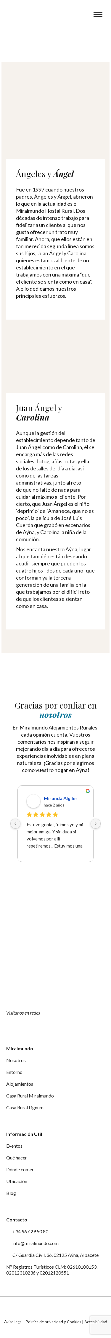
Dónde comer (20, 1169)
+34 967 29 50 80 (30, 1231)
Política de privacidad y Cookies (53, 1321)
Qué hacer (16, 1157)
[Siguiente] (96, 824)
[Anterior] (15, 824)
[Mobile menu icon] (98, 15)
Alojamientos (19, 1084)
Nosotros (16, 1060)
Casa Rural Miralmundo (30, 1095)
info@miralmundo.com (35, 1243)
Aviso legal (13, 1321)
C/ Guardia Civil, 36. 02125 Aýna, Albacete (55, 1255)
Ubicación (16, 1181)
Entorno (14, 1072)
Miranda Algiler (61, 798)
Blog (11, 1193)
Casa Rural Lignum (25, 1107)
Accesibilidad (95, 1321)
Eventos (14, 1146)
